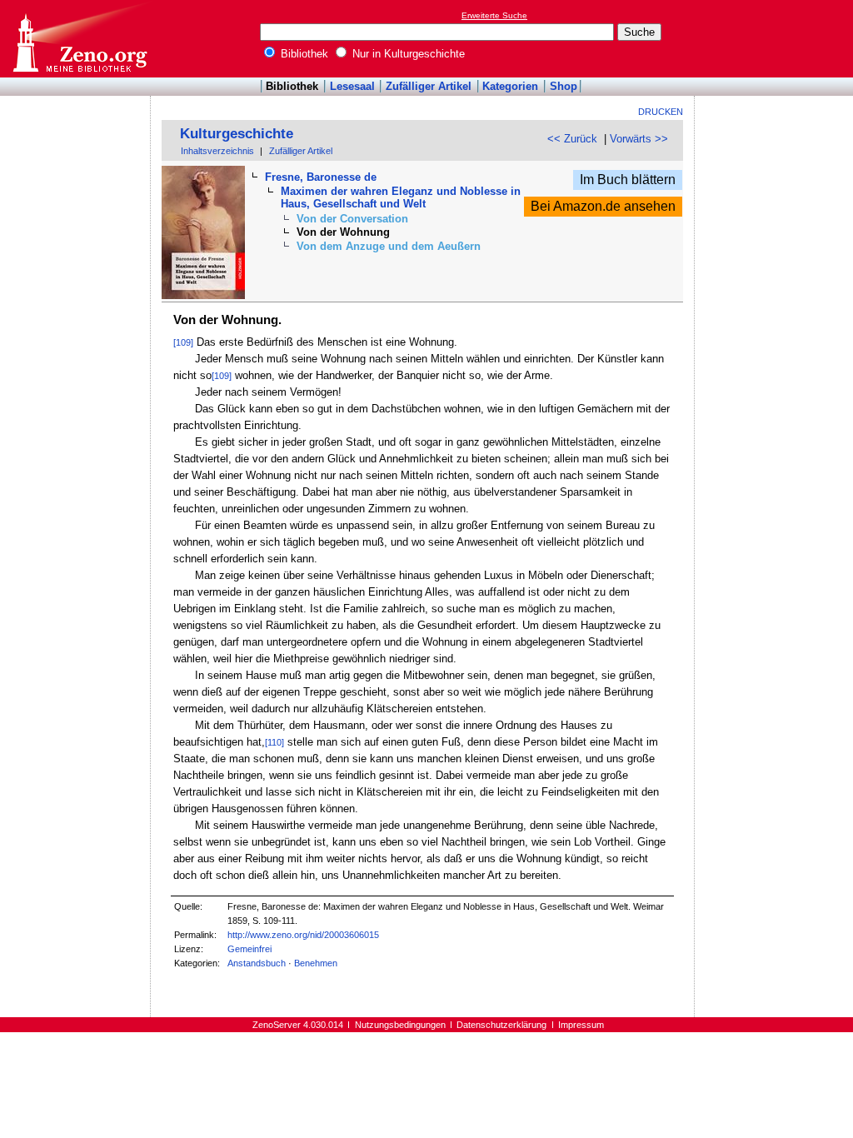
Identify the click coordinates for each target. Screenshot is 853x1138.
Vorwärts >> (639, 138)
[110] (274, 742)
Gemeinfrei (249, 949)
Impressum (581, 1025)
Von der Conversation (352, 218)
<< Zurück (572, 138)
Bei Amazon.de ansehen (603, 206)
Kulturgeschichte (236, 134)
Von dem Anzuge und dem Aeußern (389, 246)
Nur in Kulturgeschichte (407, 53)
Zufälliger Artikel (428, 86)
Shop (563, 86)
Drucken (660, 112)
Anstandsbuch (256, 963)
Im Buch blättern (628, 179)
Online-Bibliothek (79, 38)
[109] (183, 342)
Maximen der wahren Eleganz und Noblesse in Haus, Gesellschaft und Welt (401, 197)
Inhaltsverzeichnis (217, 151)
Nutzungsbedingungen (400, 1025)
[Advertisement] (776, 38)
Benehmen (315, 963)
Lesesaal (352, 86)
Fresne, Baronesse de (321, 177)
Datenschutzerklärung (501, 1025)
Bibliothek (302, 53)
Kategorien (510, 86)
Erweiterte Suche (494, 15)
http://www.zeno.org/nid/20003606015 (303, 935)
